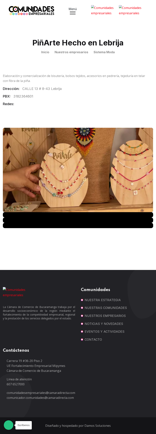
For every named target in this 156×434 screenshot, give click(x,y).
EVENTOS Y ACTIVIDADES (104, 331)
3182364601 (23, 96)
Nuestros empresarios (71, 52)
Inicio (45, 52)
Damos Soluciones (97, 426)
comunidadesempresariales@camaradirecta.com (41, 393)
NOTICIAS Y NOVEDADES (104, 324)
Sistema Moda (104, 52)
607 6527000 (16, 384)
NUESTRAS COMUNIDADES (106, 308)
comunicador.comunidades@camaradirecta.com (40, 398)
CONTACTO (93, 339)
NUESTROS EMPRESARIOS (105, 316)
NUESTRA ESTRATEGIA (103, 300)
